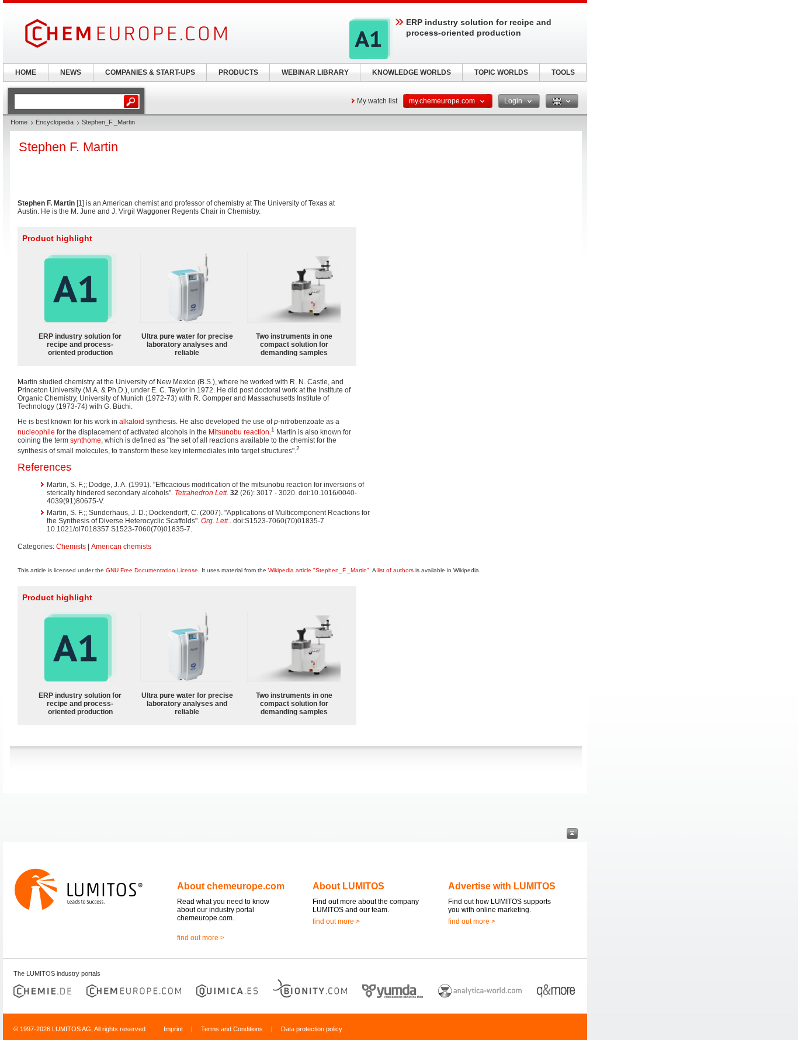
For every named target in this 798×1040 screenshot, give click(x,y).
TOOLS (563, 72)
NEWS (70, 72)
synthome (85, 440)
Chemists (71, 546)
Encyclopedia (55, 122)
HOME (25, 72)
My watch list (377, 101)
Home (19, 122)
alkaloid (131, 422)
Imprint (173, 1028)
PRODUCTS (238, 72)
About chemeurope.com (230, 886)
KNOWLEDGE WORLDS (411, 72)
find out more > (200, 938)
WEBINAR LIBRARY (315, 72)
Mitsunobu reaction (239, 432)
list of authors (395, 570)
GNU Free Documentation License (152, 570)
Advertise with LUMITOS (502, 886)
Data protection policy (311, 1028)
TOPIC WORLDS (501, 72)
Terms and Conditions (232, 1028)
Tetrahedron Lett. (201, 493)
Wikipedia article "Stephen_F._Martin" (318, 570)
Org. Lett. (215, 521)
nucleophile (36, 432)
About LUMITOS (348, 886)
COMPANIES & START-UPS (150, 72)
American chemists (121, 546)
